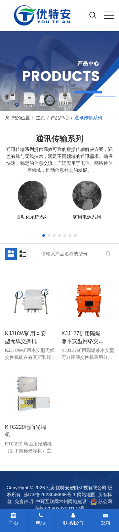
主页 (40, 117)
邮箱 (105, 523)
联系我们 (73, 523)
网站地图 (86, 494)
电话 (41, 523)
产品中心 (60, 117)
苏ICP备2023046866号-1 (49, 494)
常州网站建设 (73, 501)
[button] (43, 235)
